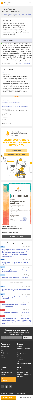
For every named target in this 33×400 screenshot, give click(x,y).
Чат (18, 361)
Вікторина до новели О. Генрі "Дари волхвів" (15, 277)
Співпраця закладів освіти (6, 373)
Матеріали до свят (22, 372)
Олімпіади (20, 359)
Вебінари (3, 351)
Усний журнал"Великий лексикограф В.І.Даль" (15, 312)
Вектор (3, 357)
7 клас (17, 106)
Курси (2, 355)
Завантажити (9, 397)
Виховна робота (23, 106)
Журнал (19, 346)
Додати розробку (17, 236)
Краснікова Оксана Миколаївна (11, 102)
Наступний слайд (25, 63)
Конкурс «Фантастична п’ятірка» (24, 375)
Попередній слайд (8, 63)
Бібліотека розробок (23, 348)
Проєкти (20, 355)
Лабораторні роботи (23, 353)
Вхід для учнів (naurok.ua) (24, 370)
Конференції (4, 353)
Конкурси (20, 357)
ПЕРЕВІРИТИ (27, 337)
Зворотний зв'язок (5, 379)
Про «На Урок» (5, 370)
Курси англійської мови (24, 363)
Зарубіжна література (8, 106)
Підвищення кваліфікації (8, 349)
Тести (19, 351)
